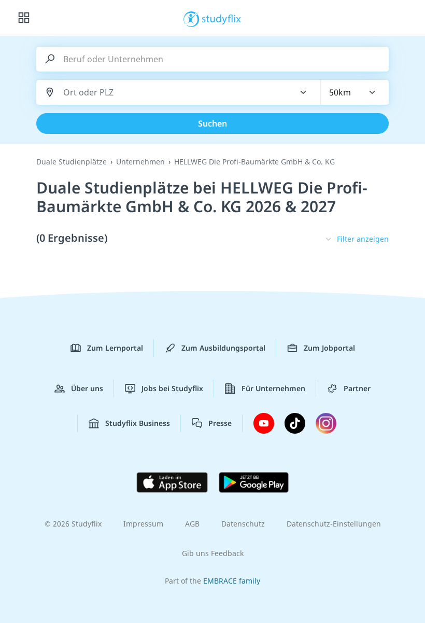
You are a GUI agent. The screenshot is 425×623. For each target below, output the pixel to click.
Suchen (212, 123)
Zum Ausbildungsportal (223, 348)
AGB (192, 524)
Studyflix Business (137, 423)
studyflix (222, 18)
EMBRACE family (231, 581)
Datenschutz (243, 524)
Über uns (87, 388)
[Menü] (24, 18)
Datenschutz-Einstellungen (334, 524)
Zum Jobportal (329, 348)
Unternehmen (140, 162)
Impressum (143, 524)
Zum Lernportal (115, 348)
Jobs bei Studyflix (172, 388)
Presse (220, 423)
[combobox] (172, 92)
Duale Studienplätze (71, 162)
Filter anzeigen (363, 239)
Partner (357, 388)
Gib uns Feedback (213, 553)
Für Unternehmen (273, 388)
